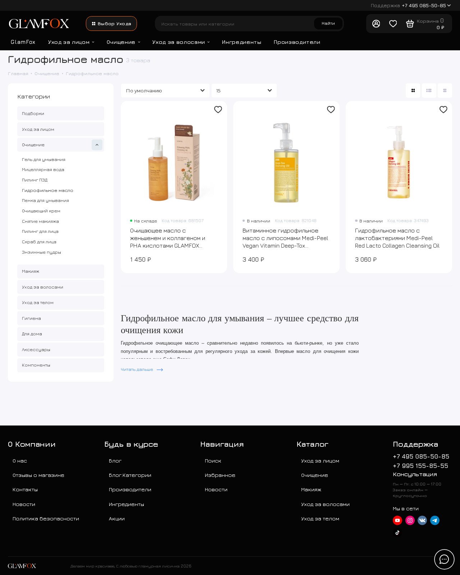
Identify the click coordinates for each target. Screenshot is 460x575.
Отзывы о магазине (38, 475)
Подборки (33, 113)
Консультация (415, 474)
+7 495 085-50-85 (408, 5)
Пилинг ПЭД (34, 180)
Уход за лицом (69, 41)
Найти (328, 23)
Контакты (25, 489)
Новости (24, 504)
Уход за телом (38, 302)
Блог (115, 460)
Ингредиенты (241, 41)
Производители (297, 41)
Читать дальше (137, 369)
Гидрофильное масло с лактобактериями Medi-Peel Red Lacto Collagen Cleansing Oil (397, 238)
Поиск (213, 460)
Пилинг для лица (40, 231)
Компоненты (36, 365)
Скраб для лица (39, 241)
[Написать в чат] (444, 559)
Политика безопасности (46, 518)
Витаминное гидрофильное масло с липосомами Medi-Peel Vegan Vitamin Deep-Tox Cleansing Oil (285, 238)
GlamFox (23, 41)
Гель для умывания (43, 159)
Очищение (121, 41)
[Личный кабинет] (376, 24)
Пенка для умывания (45, 200)
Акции (117, 518)
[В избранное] (218, 110)
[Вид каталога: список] (429, 90)
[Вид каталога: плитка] (413, 90)
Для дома (32, 333)
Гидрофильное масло (47, 190)
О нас (20, 460)
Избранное (220, 475)
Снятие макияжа (40, 221)
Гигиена (31, 318)
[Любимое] (393, 24)
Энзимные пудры (41, 252)
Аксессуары (36, 349)
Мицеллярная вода (43, 169)
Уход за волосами (178, 41)
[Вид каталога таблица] (445, 90)
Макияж (30, 271)
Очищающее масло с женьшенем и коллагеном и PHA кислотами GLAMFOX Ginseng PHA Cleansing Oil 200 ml (170, 238)
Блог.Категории (130, 475)
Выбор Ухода (114, 23)
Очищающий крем (41, 210)
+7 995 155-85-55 (420, 465)
